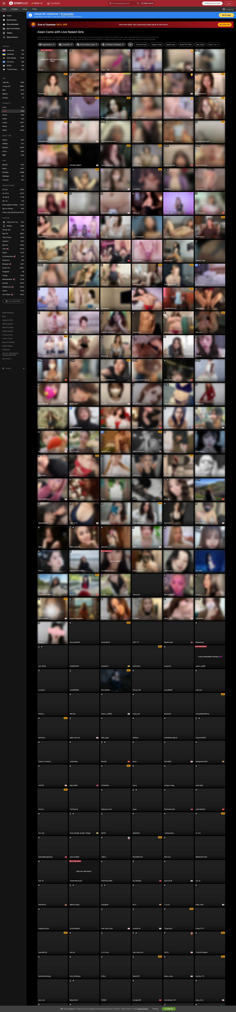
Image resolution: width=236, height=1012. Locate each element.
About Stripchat (8, 313)
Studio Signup (7, 346)
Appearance (47, 44)
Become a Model (8, 342)
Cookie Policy (142, 1009)
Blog (4, 316)
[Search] (138, 3)
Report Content (7, 327)
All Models (6, 350)
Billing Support (7, 324)
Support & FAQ (7, 320)
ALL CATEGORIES (15, 301)
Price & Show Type (87, 44)
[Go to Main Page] (18, 3)
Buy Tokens (6, 359)
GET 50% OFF (225, 24)
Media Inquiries (7, 331)
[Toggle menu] (4, 3)
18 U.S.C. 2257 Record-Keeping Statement (10, 354)
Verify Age (226, 15)
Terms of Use (7, 338)
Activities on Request (113, 44)
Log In (229, 3)
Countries (66, 44)
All (130, 44)
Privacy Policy (7, 335)
